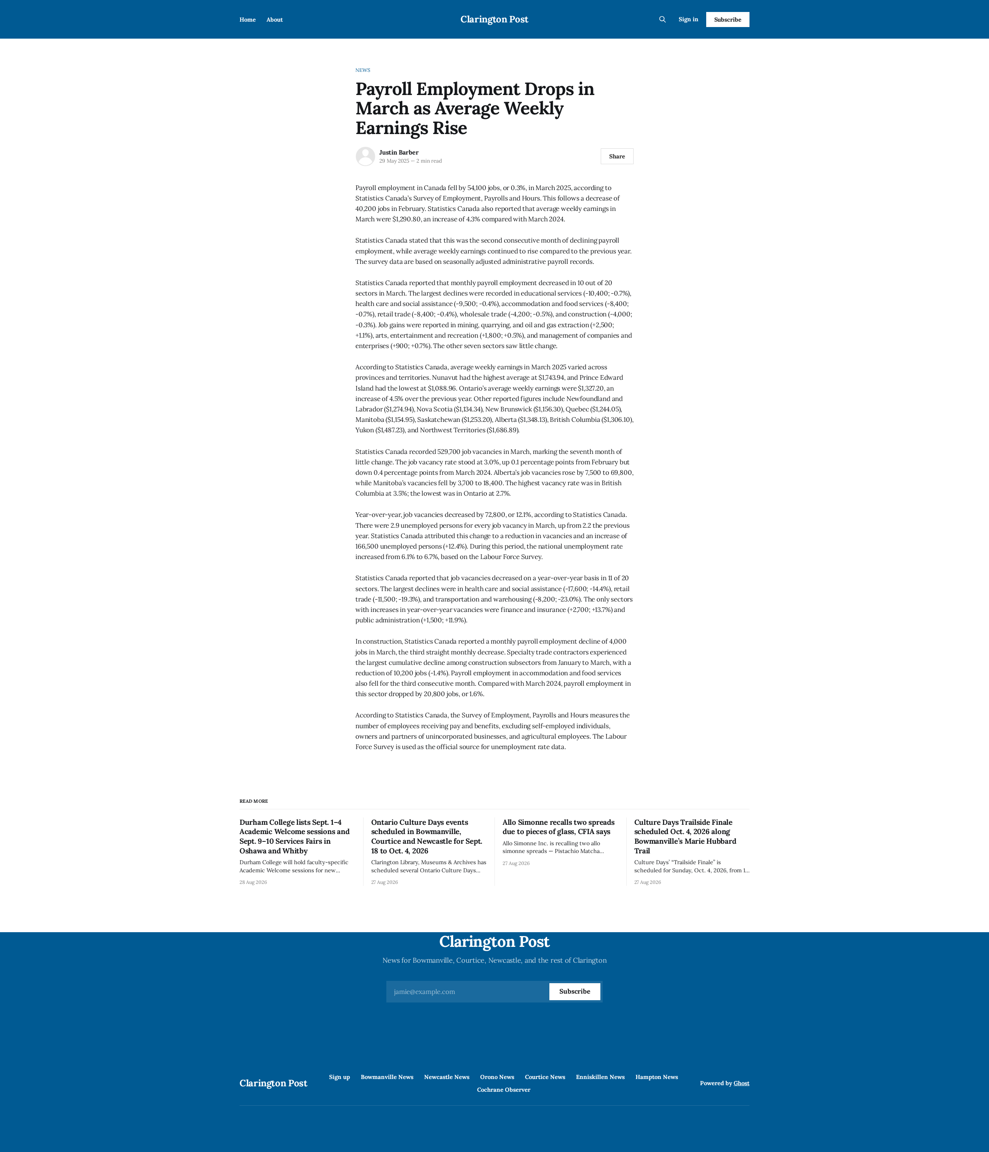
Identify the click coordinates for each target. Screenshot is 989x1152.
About (275, 19)
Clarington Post (494, 19)
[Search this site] (662, 19)
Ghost (741, 1083)
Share (617, 156)
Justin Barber (398, 152)
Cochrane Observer (503, 1089)
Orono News (497, 1077)
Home (248, 19)
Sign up (339, 1077)
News (362, 70)
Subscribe (727, 19)
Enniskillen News (600, 1077)
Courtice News (545, 1077)
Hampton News (657, 1077)
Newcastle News (446, 1077)
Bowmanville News (387, 1077)
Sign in (688, 19)
